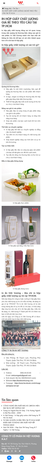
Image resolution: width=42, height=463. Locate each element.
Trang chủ (7, 8)
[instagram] (12, 451)
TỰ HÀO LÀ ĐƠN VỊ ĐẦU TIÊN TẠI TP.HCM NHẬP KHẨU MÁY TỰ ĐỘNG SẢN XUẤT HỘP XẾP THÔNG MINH (21, 422)
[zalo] (7, 451)
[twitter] (19, 451)
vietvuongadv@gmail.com (21, 375)
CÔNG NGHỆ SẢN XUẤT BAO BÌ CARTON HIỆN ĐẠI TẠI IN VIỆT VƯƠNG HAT (21, 406)
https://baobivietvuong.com (23, 381)
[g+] (16, 451)
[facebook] (2, 451)
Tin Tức (15, 8)
